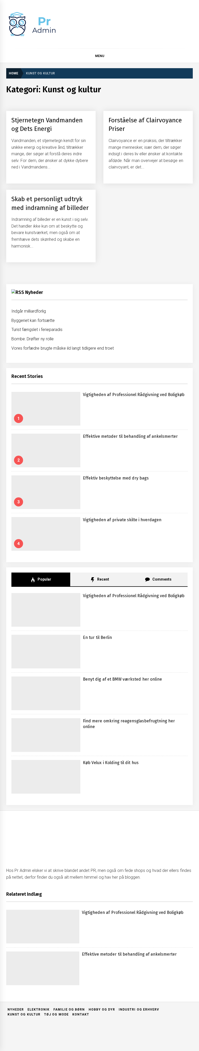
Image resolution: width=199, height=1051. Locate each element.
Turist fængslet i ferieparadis (36, 329)
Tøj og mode (56, 1014)
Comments (161, 579)
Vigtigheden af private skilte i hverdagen (122, 519)
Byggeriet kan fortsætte (33, 320)
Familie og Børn (69, 1009)
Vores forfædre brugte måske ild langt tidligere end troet (62, 348)
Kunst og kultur (24, 1014)
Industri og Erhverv (139, 1009)
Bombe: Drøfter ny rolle (32, 338)
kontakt (80, 1014)
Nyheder (34, 292)
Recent (102, 579)
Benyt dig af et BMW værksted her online (122, 679)
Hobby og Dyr (102, 1009)
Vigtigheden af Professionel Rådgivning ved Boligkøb (134, 394)
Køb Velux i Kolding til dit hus (111, 762)
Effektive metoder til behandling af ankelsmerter (130, 436)
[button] (190, 56)
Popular (44, 579)
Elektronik (38, 1009)
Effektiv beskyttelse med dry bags (116, 478)
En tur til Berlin (97, 637)
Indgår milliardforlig (28, 311)
